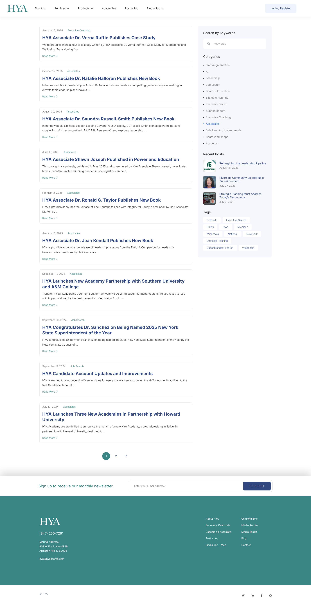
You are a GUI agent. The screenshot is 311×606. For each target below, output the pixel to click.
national (232, 233)
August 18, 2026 (228, 167)
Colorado (212, 220)
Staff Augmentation (218, 65)
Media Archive (249, 525)
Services (60, 8)
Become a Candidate (218, 525)
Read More (48, 55)
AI (207, 71)
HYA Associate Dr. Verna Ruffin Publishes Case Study (99, 37)
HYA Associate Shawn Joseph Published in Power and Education (110, 159)
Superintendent (215, 110)
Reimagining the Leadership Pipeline (242, 163)
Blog (244, 538)
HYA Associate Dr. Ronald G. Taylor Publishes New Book (101, 200)
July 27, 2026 (227, 185)
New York (252, 233)
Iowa (225, 226)
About (39, 8)
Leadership (213, 78)
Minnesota (213, 233)
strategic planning (217, 240)
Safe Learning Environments (223, 130)
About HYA (212, 518)
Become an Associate (218, 531)
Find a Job (154, 8)
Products (84, 8)
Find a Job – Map (216, 544)
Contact (246, 544)
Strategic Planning (217, 97)
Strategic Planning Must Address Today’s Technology (240, 195)
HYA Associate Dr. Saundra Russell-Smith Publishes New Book (108, 118)
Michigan (242, 226)
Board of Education (218, 91)
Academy (212, 143)
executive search (236, 220)
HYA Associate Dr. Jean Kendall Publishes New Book (97, 240)
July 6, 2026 (226, 201)
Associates (73, 71)
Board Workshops (217, 137)
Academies (109, 8)
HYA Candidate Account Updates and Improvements (97, 373)
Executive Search (216, 104)
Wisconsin (248, 247)
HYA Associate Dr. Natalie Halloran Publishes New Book (101, 78)
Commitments (249, 518)
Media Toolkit (249, 531)
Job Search (78, 319)
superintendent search (220, 247)
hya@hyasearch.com (51, 558)
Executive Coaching (78, 30)
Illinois (210, 226)
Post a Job (131, 8)
